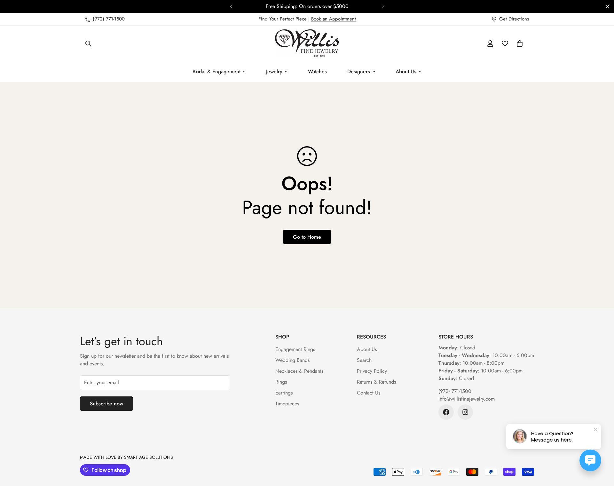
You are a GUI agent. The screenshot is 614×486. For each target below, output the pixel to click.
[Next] (383, 6)
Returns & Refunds (376, 382)
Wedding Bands (292, 360)
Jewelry (274, 71)
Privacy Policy (372, 371)
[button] (519, 43)
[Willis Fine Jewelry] (307, 43)
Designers (358, 71)
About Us (406, 71)
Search (364, 360)
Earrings (284, 392)
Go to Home (307, 237)
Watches (317, 71)
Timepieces (287, 403)
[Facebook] (446, 412)
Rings (281, 382)
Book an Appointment (333, 18)
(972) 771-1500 (454, 391)
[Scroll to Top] (601, 451)
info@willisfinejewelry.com (466, 398)
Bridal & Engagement (216, 71)
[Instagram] (465, 412)
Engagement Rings (295, 349)
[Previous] (231, 6)
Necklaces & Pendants (299, 371)
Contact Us (368, 392)
